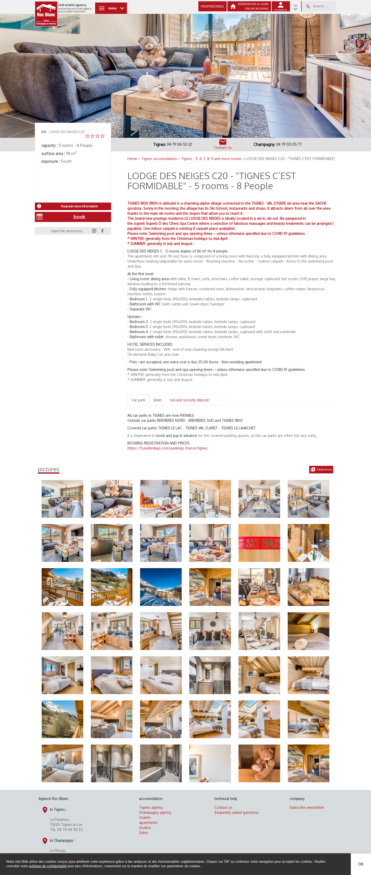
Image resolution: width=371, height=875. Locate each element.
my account (280, 9)
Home (132, 158)
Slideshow (324, 469)
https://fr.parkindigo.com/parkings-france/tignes (167, 448)
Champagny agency (155, 812)
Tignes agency (151, 807)
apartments (148, 822)
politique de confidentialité (48, 866)
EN (295, 5)
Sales (143, 832)
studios (145, 827)
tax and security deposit (189, 400)
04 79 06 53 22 (179, 144)
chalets (145, 817)
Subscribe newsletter (307, 807)
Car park (138, 400)
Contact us (223, 807)
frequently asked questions (237, 812)
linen (158, 400)
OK (361, 864)
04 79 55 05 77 (289, 144)
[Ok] (308, 6)
